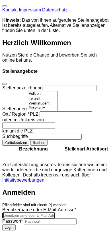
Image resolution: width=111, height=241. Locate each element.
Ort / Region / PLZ (21, 114)
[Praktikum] (42, 108)
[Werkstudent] (42, 103)
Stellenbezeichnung (23, 87)
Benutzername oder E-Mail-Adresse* (39, 209)
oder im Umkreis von (23, 119)
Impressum (30, 9)
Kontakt (10, 9)
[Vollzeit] (42, 93)
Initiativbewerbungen (23, 180)
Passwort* (12, 221)
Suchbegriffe (15, 136)
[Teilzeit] (42, 98)
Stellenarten (15, 108)
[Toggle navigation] (4, 6)
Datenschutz (54, 9)
